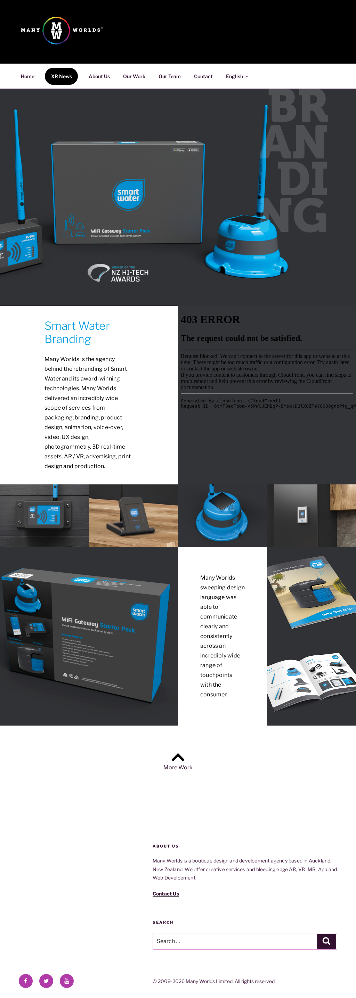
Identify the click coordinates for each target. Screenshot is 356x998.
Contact (203, 76)
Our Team (170, 76)
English (234, 76)
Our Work (134, 76)
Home (27, 76)
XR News (61, 76)
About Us (99, 76)
